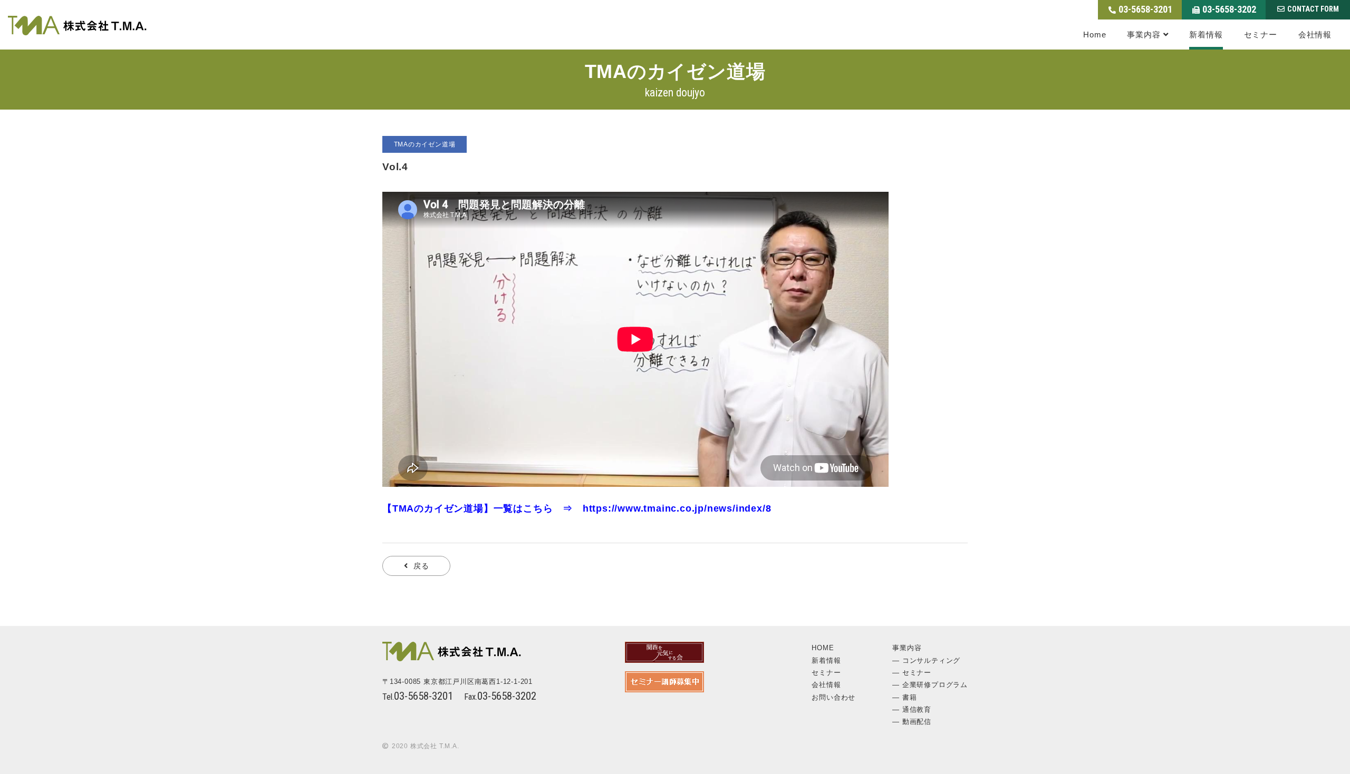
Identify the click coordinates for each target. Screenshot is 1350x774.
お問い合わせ (833, 697)
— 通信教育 (911, 709)
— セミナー (911, 673)
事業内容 (906, 648)
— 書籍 (904, 697)
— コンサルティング (926, 660)
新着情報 (1205, 34)
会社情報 (1315, 34)
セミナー (1260, 34)
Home (1094, 34)
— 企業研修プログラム (930, 685)
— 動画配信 (911, 722)
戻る (421, 566)
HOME (823, 648)
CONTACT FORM (1313, 9)
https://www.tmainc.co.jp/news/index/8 (677, 508)
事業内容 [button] (1143, 34)
